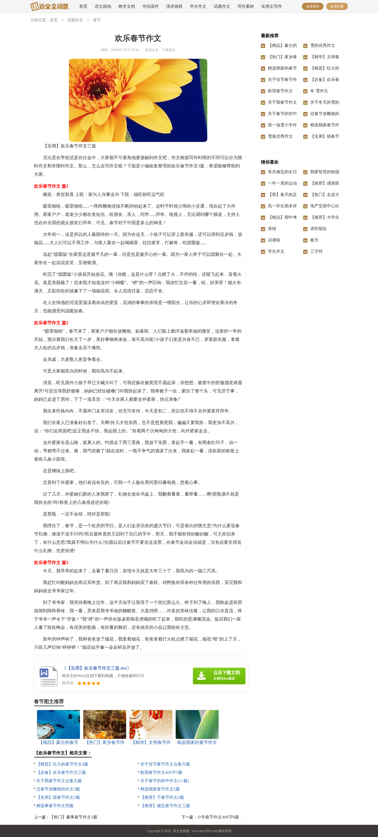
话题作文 (222, 6)
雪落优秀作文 (280, 136)
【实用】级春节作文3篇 (58, 797)
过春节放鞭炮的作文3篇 (58, 789)
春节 (97, 20)
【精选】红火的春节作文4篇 (62, 764)
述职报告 (318, 228)
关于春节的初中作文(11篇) (164, 781)
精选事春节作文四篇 (55, 805)
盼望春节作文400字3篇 (161, 772)
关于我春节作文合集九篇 (59, 781)
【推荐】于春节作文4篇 (162, 797)
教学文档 (126, 6)
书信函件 (150, 6)
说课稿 (274, 240)
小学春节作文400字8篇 (218, 817)
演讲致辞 (174, 6)
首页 (83, 6)
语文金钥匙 (181, 831)
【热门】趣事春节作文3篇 (73, 817)
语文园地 (103, 6)
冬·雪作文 (319, 91)
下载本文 (168, 50)
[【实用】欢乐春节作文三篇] (49, 7)
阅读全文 (152, 50)
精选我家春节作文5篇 (160, 789)
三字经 (316, 251)
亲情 (272, 228)
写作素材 (245, 6)
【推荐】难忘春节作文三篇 (165, 805)
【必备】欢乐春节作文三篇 (61, 772)
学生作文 (198, 6)
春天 (314, 240)
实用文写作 (271, 6)
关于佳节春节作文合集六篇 (165, 764)
